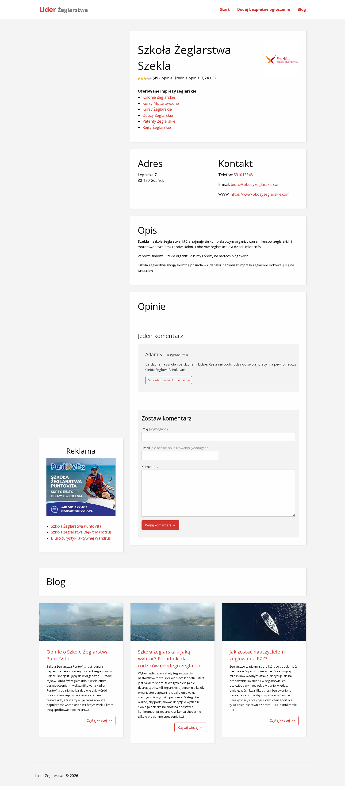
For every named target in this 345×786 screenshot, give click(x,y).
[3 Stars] (144, 78)
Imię (155, 429)
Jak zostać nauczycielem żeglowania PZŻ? (257, 655)
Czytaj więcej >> (99, 720)
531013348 (243, 174)
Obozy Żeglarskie (157, 115)
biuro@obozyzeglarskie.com (255, 184)
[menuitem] (225, 9)
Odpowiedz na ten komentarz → (169, 380)
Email (176, 448)
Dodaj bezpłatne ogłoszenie (263, 9)
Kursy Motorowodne (160, 103)
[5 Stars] (150, 78)
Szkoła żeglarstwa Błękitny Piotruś (81, 532)
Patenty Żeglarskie (158, 121)
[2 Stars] (142, 78)
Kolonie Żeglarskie (158, 97)
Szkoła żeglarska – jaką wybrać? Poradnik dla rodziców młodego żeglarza (169, 658)
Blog (302, 9)
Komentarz (150, 466)
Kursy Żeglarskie (157, 109)
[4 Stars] (147, 78)
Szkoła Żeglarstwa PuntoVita (76, 526)
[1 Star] (139, 78)
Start (225, 9)
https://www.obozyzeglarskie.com (259, 194)
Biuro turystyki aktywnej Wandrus (81, 538)
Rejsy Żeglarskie (156, 127)
